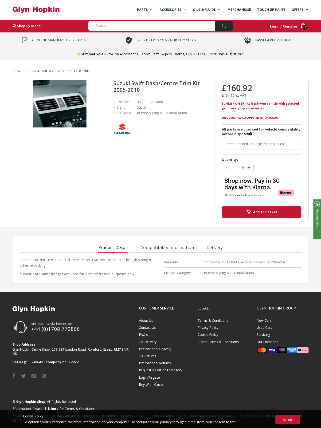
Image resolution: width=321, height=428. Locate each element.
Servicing (263, 334)
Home (16, 71)
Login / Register (283, 26)
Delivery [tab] (215, 247)
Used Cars (264, 327)
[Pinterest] (44, 375)
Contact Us (147, 327)
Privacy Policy (208, 327)
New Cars (264, 320)
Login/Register (150, 377)
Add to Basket (265, 212)
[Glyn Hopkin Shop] (46, 10)
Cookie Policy (208, 334)
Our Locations (267, 342)
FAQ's (143, 334)
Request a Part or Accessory (160, 370)
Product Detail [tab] (113, 247)
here (55, 408)
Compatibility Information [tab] (167, 247)
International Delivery (155, 349)
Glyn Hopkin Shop (30, 401)
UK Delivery (148, 342)
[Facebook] (14, 375)
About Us (146, 320)
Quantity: (230, 159)
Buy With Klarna (151, 384)
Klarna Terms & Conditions (218, 342)
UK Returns (147, 356)
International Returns (155, 363)
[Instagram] (33, 375)
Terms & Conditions (213, 320)
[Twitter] (23, 375)
